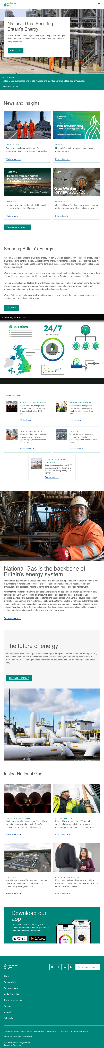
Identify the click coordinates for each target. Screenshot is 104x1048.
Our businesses (11, 618)
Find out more (9, 86)
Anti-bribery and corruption (80, 1031)
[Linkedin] (52, 967)
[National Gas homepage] (12, 4)
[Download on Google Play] (37, 938)
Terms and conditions (11, 1031)
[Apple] (65, 967)
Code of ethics (39, 1031)
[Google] (71, 967)
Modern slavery (26, 1031)
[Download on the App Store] (19, 938)
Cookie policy (51, 1031)
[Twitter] (59, 967)
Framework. (17, 1045)
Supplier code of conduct (12, 1036)
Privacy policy (63, 1031)
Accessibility (27, 1036)
